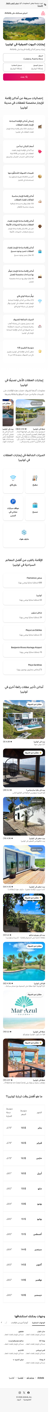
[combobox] (24, 59)
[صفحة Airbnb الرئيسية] (43, 13)
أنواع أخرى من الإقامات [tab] (19, 1323)
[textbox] (34, 68)
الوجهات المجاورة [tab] (38, 1323)
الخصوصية (27, 1399)
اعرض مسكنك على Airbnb (16, 13)
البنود (19, 1399)
